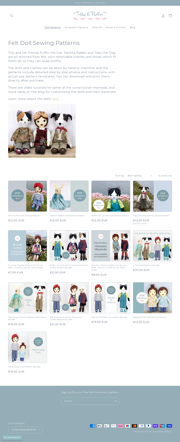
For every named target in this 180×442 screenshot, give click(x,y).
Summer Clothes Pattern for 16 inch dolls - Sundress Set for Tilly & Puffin (25, 266)
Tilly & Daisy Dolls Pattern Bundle (24, 367)
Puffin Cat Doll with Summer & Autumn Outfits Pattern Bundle (69, 266)
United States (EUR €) (24, 429)
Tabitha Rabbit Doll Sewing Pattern (67, 215)
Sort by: (119, 175)
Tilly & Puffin (146, 432)
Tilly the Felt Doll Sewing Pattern (24, 215)
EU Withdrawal (12, 437)
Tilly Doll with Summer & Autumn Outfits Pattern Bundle (66, 318)
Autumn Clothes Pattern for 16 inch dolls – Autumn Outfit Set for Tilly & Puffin (108, 267)
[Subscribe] (115, 401)
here (55, 99)
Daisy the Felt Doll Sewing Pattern (149, 317)
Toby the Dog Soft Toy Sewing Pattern (151, 215)
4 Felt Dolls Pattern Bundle (146, 265)
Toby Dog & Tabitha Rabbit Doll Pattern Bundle (27, 318)
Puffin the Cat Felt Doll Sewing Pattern (110, 215)
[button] (11, 15)
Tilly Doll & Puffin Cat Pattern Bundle (109, 317)
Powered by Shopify (162, 432)
